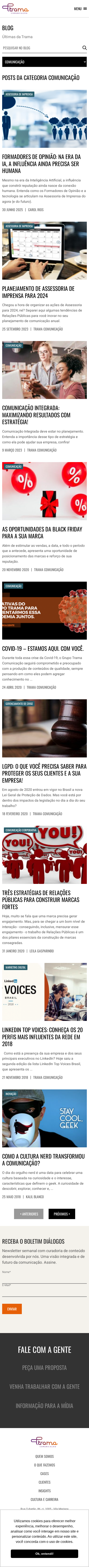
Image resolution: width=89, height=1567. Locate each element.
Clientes (45, 1482)
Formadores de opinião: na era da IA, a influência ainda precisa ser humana (41, 163)
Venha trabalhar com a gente (45, 1386)
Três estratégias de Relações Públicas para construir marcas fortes (40, 899)
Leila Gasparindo (42, 951)
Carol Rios (36, 209)
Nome (6, 1272)
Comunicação (13, 345)
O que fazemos (44, 1465)
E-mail (6, 1285)
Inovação (11, 1094)
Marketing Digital (16, 967)
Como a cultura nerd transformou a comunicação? (43, 1160)
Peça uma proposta (44, 1367)
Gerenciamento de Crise (19, 703)
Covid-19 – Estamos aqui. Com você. (43, 648)
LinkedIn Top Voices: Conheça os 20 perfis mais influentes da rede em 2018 (42, 1036)
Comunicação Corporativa (21, 830)
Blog (7, 28)
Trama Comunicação (48, 329)
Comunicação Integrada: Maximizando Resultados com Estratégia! (36, 414)
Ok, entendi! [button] (44, 1553)
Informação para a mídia (44, 1405)
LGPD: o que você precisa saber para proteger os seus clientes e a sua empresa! (44, 773)
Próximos (61, 1214)
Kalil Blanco (35, 1196)
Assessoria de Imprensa (19, 94)
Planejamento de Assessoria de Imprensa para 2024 (38, 292)
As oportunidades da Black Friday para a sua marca (42, 533)
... (31, 679)
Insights (44, 1490)
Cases (44, 1473)
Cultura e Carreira (44, 1499)
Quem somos (44, 1456)
